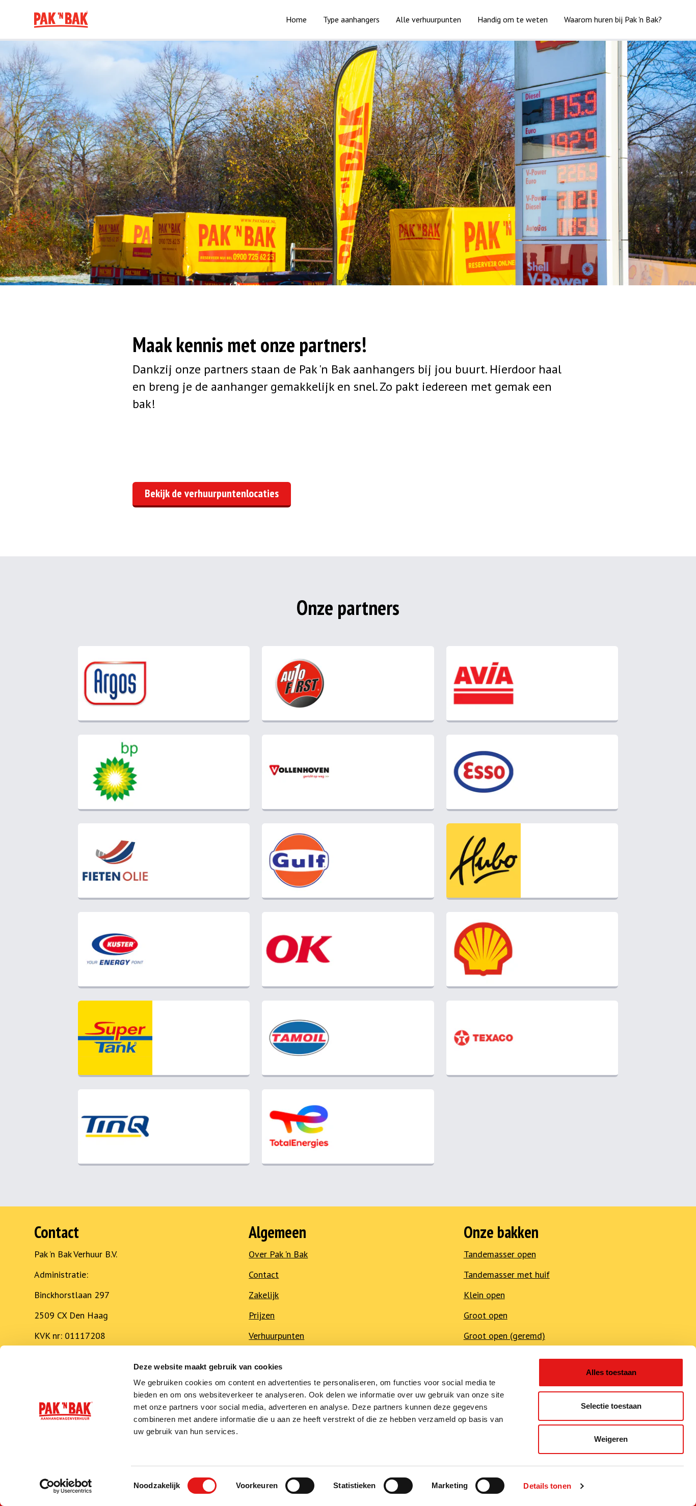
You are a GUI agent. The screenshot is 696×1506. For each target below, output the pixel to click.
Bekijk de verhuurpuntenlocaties (212, 493)
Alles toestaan (611, 1372)
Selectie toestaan (611, 1406)
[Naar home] (61, 19)
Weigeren (611, 1439)
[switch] (299, 1485)
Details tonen (547, 1486)
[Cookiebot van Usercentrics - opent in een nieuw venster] (66, 1486)
